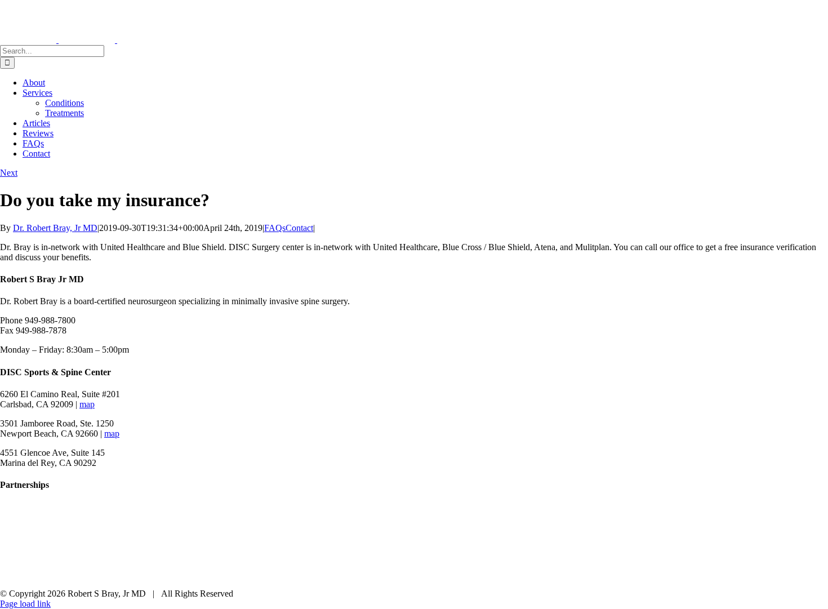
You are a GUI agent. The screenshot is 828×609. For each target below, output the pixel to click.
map (87, 404)
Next (8, 172)
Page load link (25, 603)
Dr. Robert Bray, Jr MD (55, 228)
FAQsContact (288, 228)
